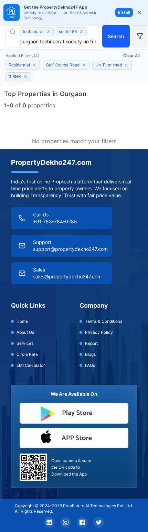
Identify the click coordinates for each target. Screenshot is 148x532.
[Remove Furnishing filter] (126, 65)
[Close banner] (139, 12)
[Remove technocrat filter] (48, 31)
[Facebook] (82, 522)
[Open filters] (140, 36)
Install (124, 12)
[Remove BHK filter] (25, 76)
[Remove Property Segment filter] (34, 65)
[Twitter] (98, 522)
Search (116, 36)
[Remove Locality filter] (84, 65)
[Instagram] (65, 522)
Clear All (131, 55)
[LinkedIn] (49, 522)
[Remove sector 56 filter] (81, 31)
